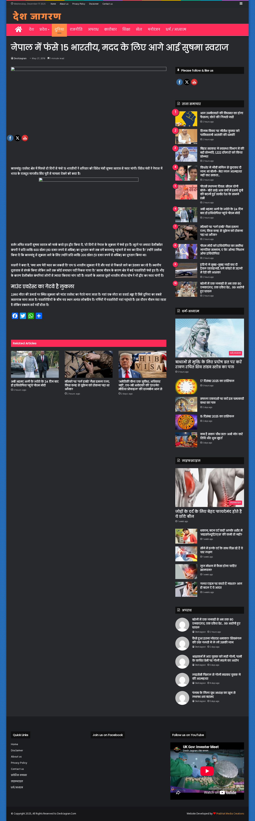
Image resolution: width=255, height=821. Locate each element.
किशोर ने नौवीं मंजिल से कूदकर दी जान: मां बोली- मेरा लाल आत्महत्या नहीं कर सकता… (221, 171)
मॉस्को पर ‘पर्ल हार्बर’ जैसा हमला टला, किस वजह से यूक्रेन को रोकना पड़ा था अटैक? (87, 385)
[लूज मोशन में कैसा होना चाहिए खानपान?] (186, 571)
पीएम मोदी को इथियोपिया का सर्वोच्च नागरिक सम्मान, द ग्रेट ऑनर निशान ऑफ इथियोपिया (222, 249)
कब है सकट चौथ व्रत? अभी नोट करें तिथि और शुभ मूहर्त (221, 436)
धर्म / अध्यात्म (176, 29)
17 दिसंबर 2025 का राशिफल (217, 381)
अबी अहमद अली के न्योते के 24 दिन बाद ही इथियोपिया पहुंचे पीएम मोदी (221, 211)
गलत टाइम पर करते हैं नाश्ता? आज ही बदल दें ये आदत (221, 586)
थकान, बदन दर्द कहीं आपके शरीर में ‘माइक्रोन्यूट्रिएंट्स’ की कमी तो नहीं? (221, 532)
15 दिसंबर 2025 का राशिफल (217, 416)
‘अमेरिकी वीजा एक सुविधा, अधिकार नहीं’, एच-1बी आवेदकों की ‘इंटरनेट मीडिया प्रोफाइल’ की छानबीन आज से (140, 385)
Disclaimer (94, 4)
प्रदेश (43, 29)
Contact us (108, 4)
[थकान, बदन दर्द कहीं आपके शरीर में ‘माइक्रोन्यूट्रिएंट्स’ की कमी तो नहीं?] (186, 536)
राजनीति (76, 29)
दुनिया (59, 29)
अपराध (93, 29)
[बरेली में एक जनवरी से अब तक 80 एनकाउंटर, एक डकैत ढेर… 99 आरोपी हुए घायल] (186, 289)
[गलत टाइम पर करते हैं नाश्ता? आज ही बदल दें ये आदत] (186, 589)
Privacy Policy (78, 4)
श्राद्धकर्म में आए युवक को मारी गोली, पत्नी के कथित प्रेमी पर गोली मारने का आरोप (217, 658)
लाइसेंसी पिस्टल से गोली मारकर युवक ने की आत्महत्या (216, 677)
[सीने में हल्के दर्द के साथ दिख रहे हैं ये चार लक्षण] (186, 553)
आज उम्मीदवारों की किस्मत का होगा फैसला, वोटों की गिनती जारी (221, 115)
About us (64, 4)
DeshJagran (20, 59)
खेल (139, 29)
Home (53, 4)
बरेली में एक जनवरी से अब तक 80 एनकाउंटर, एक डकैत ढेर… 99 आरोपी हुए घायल (222, 287)
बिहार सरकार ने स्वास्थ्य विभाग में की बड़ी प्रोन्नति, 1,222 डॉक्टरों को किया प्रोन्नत (222, 152)
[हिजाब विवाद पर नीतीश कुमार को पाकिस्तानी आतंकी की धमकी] (186, 136)
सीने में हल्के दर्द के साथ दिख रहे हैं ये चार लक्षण (221, 550)
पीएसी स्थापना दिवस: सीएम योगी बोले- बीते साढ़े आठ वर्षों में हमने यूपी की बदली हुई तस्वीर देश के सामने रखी (221, 192)
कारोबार (110, 29)
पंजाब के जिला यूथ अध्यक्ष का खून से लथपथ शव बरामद (213, 695)
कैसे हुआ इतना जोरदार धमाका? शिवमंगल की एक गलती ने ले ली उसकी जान (216, 640)
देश (31, 29)
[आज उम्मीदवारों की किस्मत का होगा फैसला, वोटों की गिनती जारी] (186, 118)
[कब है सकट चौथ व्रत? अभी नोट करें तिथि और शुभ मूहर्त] (186, 439)
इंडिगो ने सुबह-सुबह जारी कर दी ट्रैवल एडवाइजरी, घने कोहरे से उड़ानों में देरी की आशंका (221, 268)
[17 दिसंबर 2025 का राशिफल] (186, 386)
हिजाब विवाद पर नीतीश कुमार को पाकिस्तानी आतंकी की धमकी (219, 133)
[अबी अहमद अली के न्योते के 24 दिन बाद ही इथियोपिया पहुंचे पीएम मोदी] (186, 214)
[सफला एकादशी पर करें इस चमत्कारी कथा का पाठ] (186, 404)
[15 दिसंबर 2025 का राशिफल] (186, 422)
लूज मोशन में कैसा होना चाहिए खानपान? (218, 568)
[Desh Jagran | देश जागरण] (37, 16)
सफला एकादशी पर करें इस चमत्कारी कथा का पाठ (222, 401)
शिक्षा (126, 29)
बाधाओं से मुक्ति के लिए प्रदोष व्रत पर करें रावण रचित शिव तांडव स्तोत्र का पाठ (208, 364)
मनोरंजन (154, 29)
